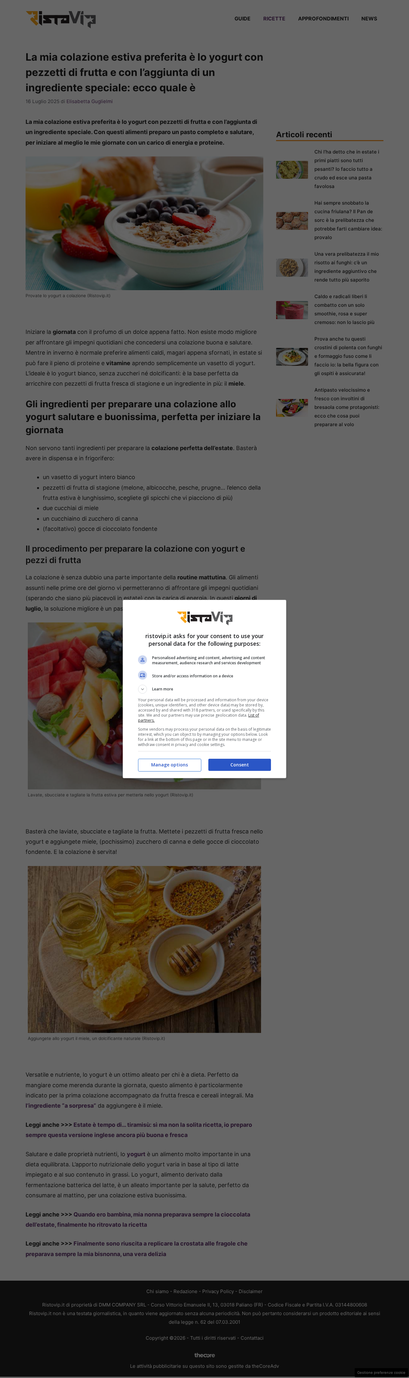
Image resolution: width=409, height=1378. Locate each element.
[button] (204, 689)
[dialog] (204, 689)
